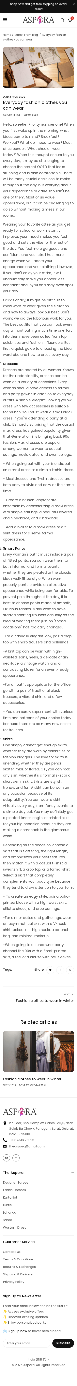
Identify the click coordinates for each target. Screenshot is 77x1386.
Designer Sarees (15, 1182)
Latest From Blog (26, 35)
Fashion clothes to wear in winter (32, 1079)
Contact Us (12, 1252)
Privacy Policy (13, 1282)
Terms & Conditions (18, 1259)
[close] (74, 4)
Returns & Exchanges (19, 1267)
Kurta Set (10, 1197)
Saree (7, 1220)
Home (7, 35)
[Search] (62, 20)
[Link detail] (6, 1157)
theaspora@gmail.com (27, 1146)
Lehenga (9, 1212)
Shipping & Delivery (18, 1274)
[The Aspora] (38, 20)
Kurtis (7, 1205)
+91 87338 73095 (21, 1140)
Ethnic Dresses (14, 1190)
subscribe (63, 1343)
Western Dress (14, 1227)
